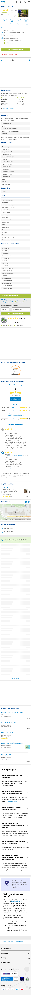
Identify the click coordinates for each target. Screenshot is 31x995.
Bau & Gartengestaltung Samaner (12, 743)
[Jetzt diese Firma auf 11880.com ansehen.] (13, 410)
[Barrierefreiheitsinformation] (25, 2)
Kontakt (11, 60)
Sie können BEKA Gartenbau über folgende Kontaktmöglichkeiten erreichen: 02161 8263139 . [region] (14, 799)
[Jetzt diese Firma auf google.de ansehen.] (13, 418)
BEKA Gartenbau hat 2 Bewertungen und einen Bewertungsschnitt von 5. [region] (15, 849)
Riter (4, 488)
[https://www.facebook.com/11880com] (3, 990)
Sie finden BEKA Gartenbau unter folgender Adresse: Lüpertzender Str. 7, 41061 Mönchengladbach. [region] (14, 783)
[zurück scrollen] (1, 60)
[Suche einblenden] (16, 2)
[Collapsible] (27, 776)
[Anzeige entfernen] (30, 989)
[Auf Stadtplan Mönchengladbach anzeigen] (29, 501)
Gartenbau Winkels (7, 722)
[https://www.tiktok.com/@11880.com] (12, 990)
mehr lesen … (9, 468)
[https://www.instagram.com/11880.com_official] (8, 990)
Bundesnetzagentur (16, 901)
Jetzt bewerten (15, 399)
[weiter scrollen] (29, 60)
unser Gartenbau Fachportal (15, 455)
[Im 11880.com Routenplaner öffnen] (26, 501)
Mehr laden (15, 678)
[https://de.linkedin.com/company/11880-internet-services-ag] (17, 990)
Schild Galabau (6, 733)
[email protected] (12, 801)
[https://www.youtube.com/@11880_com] (22, 990)
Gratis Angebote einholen (15, 49)
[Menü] (29, 2)
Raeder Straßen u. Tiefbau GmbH (12, 712)
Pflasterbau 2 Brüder (8, 755)
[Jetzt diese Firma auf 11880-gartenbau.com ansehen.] (13, 407)
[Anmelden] (21, 2)
